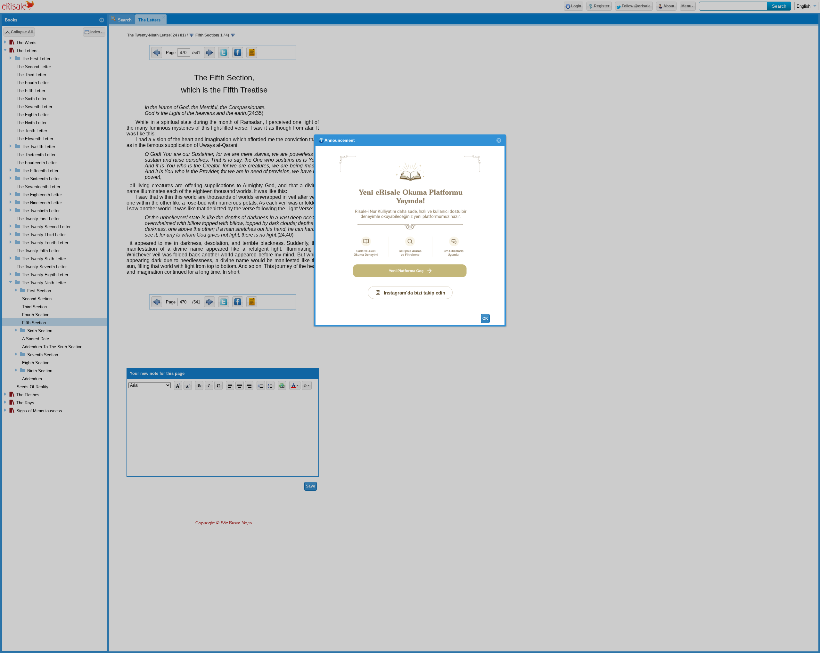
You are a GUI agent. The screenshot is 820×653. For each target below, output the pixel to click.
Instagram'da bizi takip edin (414, 292)
